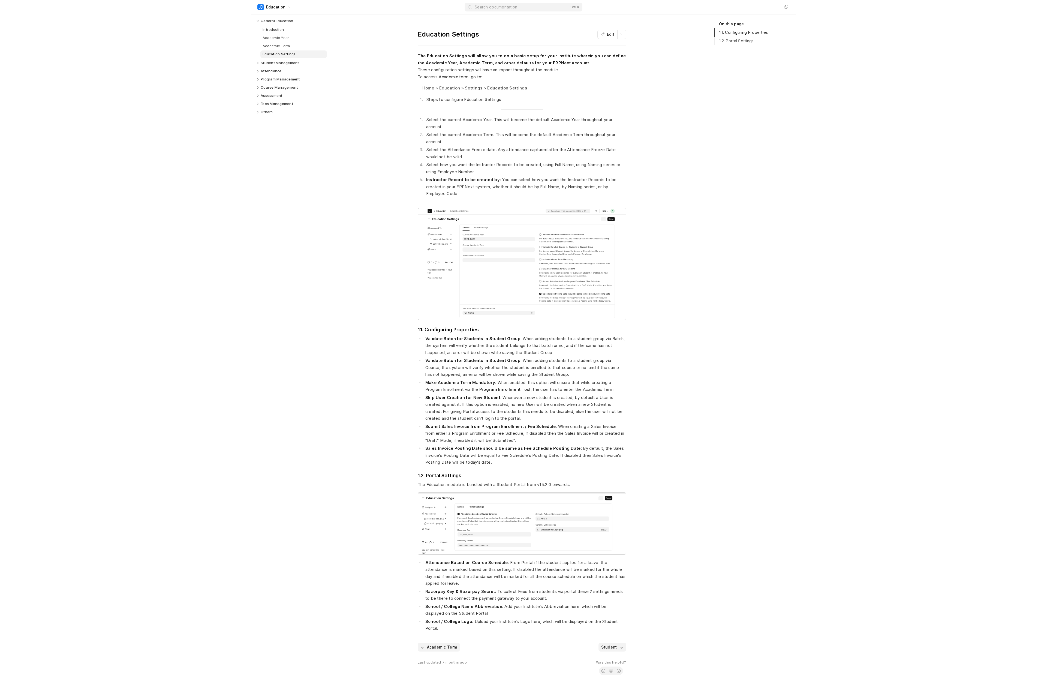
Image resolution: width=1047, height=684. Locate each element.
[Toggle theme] (786, 7)
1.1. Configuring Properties (743, 32)
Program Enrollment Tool (505, 389)
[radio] (603, 671)
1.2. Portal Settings (736, 40)
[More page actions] (621, 34)
